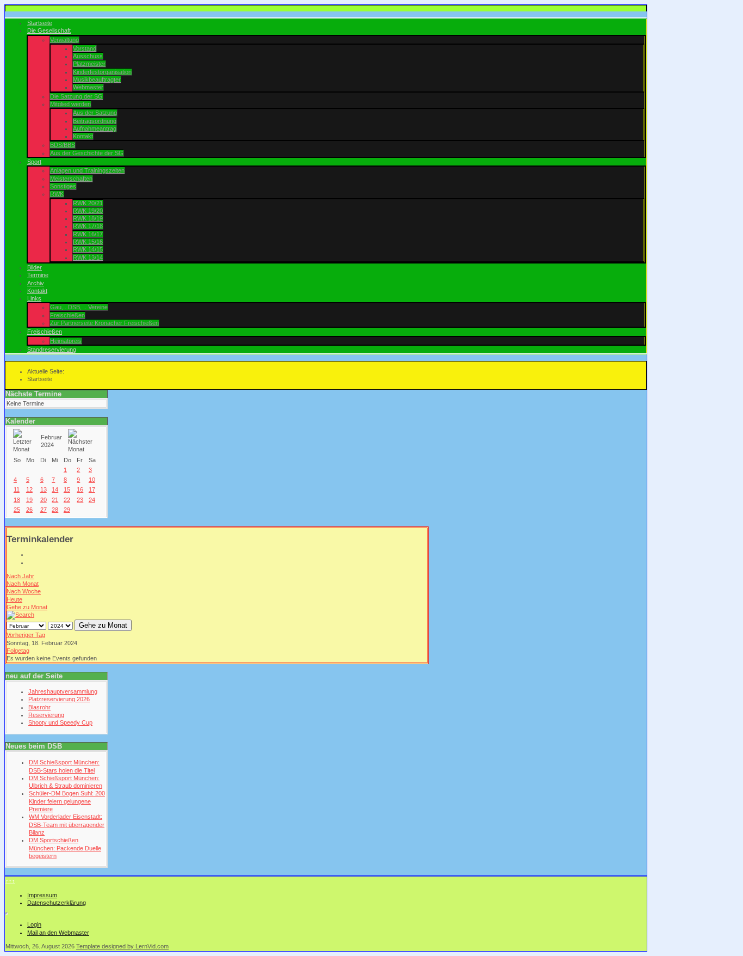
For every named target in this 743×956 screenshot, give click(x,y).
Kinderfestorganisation (102, 72)
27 (43, 509)
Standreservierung (51, 349)
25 (17, 509)
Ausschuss (88, 56)
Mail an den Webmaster (58, 932)
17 (92, 489)
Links (34, 298)
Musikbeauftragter (97, 79)
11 (17, 489)
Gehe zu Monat (27, 607)
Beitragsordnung (94, 121)
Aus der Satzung (95, 112)
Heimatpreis (66, 341)
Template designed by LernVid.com (122, 946)
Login (34, 924)
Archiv (35, 283)
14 (55, 489)
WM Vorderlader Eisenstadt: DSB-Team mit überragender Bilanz (66, 824)
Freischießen (67, 315)
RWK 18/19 (88, 218)
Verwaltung (64, 39)
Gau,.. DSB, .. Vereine (79, 307)
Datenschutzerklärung (56, 902)
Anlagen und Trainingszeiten (87, 170)
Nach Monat (23, 583)
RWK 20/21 (88, 203)
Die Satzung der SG (76, 96)
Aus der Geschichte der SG (86, 153)
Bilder (34, 267)
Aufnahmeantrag (94, 128)
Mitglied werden (70, 104)
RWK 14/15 (88, 249)
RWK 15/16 (88, 241)
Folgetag (18, 650)
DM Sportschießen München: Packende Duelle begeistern (65, 848)
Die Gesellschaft (49, 30)
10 (92, 479)
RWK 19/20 (88, 210)
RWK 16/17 (88, 234)
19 (29, 500)
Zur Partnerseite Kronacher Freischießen (104, 323)
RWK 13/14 (88, 257)
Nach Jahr (20, 576)
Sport (34, 161)
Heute (14, 599)
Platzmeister (89, 63)
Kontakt (83, 136)
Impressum (42, 895)
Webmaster (88, 87)
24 (92, 500)
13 (43, 489)
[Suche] (20, 614)
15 (67, 489)
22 (67, 500)
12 (29, 489)
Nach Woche (24, 591)
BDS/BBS (62, 145)
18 (17, 500)
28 (55, 509)
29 (67, 509)
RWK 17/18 (88, 226)
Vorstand (84, 48)
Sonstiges (63, 186)
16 (80, 489)
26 (29, 509)
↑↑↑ (10, 881)
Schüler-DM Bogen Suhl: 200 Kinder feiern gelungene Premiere (67, 801)
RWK (57, 194)
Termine (37, 275)
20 (43, 500)
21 (55, 500)
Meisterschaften (71, 178)
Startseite (39, 23)
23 (80, 500)
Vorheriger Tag (26, 635)
